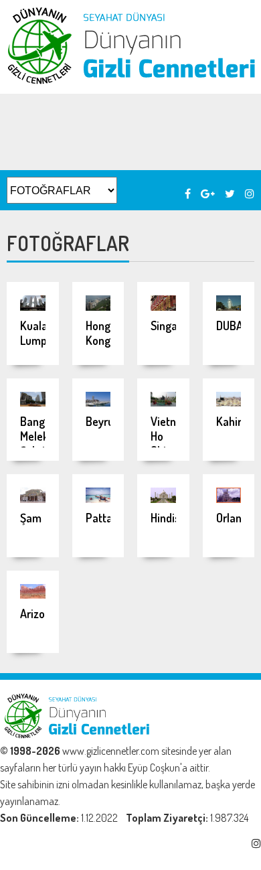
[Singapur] (163, 306)
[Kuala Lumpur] (33, 306)
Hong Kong (98, 333)
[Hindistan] (163, 499)
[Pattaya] (98, 499)
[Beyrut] (98, 402)
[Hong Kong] (98, 306)
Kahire (232, 421)
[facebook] (188, 193)
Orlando (235, 517)
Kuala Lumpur (38, 333)
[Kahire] (229, 402)
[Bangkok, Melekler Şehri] (33, 402)
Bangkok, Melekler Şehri (42, 436)
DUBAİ (231, 325)
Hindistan (173, 517)
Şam (30, 517)
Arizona (38, 613)
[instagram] (249, 193)
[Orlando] (229, 499)
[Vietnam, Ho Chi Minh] (163, 402)
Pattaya (105, 517)
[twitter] (230, 193)
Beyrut (102, 421)
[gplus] (208, 193)
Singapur (172, 325)
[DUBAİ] (229, 306)
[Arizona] (33, 594)
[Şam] (33, 499)
